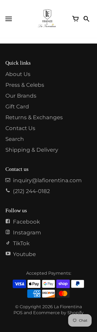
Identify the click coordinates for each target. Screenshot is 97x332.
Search (14, 139)
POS (18, 312)
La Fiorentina (68, 306)
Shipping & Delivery (31, 150)
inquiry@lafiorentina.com (47, 180)
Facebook (26, 221)
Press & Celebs (24, 85)
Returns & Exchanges (34, 117)
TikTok (21, 243)
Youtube (24, 254)
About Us (17, 74)
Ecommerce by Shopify (58, 312)
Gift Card (17, 106)
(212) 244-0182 (31, 191)
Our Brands (20, 95)
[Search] (86, 19)
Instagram (27, 232)
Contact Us (20, 128)
